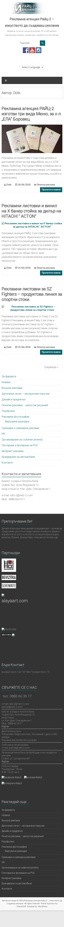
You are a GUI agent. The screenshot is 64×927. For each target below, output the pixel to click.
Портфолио (8, 411)
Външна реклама (12, 388)
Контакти (7, 462)
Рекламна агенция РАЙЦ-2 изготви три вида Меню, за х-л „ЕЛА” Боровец (31, 114)
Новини (6, 382)
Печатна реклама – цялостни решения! (25, 405)
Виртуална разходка (17, 421)
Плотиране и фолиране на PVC (20, 445)
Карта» (5, 726)
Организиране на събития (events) (22, 439)
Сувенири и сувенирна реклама (20, 428)
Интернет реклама (12, 451)
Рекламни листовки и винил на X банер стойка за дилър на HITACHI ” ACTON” (31, 211)
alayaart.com (15, 600)
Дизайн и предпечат (14, 399)
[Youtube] (32, 48)
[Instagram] (38, 48)
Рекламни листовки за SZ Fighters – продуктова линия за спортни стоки (32, 294)
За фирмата (9, 376)
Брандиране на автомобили (18, 456)
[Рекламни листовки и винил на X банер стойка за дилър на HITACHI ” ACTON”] (32, 223)
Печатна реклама (46, 185)
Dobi (8, 185)
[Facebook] (26, 48)
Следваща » (51, 367)
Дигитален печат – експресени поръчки (26, 393)
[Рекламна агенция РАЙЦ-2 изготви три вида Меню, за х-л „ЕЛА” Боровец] (32, 126)
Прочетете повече (51, 190)
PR (3, 433)
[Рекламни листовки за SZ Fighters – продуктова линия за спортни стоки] (32, 306)
